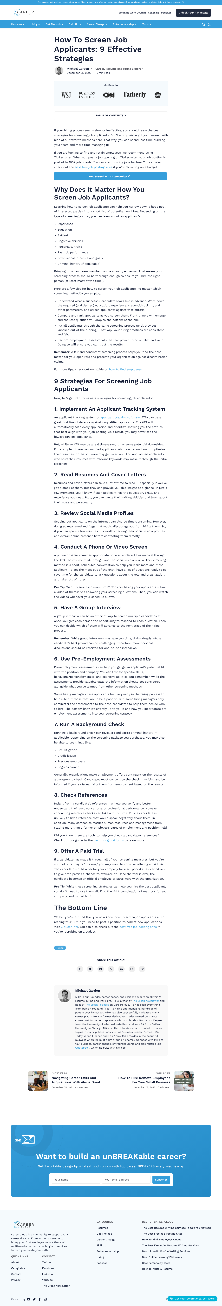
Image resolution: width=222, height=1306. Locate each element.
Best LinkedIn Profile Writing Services (166, 1251)
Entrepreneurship (123, 24)
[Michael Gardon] (59, 71)
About (15, 1262)
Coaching (153, 12)
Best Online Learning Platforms (162, 1257)
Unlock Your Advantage (193, 12)
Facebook (48, 1268)
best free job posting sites (93, 167)
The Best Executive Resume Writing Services (170, 1245)
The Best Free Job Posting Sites (162, 1233)
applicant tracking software (120, 417)
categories (18, 1268)
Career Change (95, 24)
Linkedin (47, 1274)
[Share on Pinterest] (100, 969)
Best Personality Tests (156, 1263)
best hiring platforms (109, 840)
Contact (16, 1274)
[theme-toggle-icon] (209, 24)
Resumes (16, 24)
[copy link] (142, 969)
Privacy (15, 1279)
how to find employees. (126, 369)
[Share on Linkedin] (121, 969)
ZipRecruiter (69, 926)
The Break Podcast (97, 1004)
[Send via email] (132, 969)
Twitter (46, 1262)
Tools (145, 24)
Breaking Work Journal (132, 12)
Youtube (47, 1279)
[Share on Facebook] (80, 969)
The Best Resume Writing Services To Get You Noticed (176, 1227)
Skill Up (73, 24)
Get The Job (53, 24)
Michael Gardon (78, 68)
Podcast (166, 12)
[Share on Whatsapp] (111, 969)
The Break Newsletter (56, 1285)
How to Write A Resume (157, 1268)
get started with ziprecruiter (108, 176)
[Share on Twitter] (90, 969)
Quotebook (82, 1047)
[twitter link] (23, 1299)
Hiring (34, 24)
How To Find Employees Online (161, 1239)
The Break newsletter (145, 1000)
